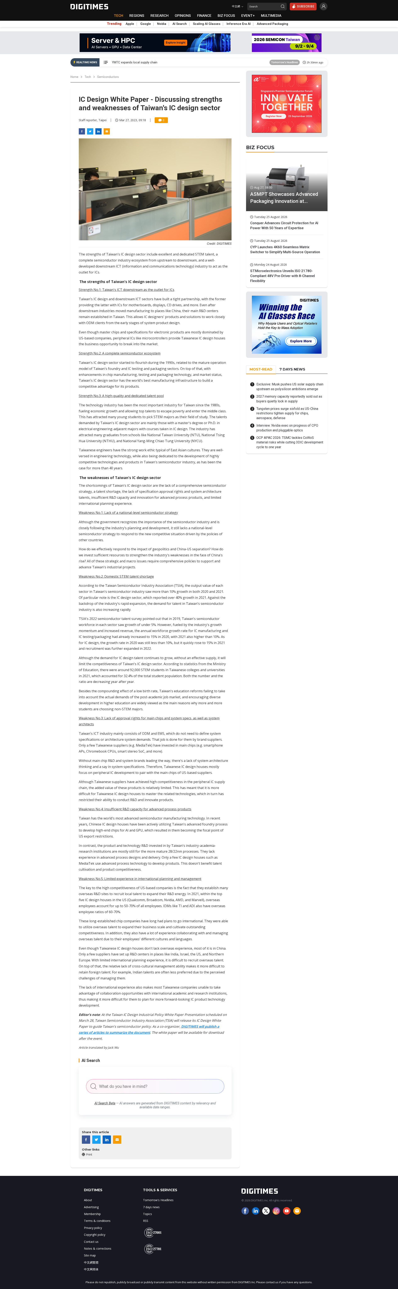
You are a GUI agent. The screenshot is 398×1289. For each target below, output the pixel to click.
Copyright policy (94, 1235)
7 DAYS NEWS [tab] (292, 369)
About (88, 1200)
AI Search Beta (105, 1103)
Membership (92, 1214)
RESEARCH (159, 15)
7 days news (151, 1207)
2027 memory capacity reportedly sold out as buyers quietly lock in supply (289, 399)
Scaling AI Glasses (206, 24)
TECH (118, 15)
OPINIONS (183, 15)
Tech (88, 77)
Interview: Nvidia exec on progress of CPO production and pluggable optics (287, 428)
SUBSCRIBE (305, 6)
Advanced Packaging (272, 24)
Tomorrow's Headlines (284, 62)
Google (145, 24)
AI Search (179, 24)
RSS (145, 1221)
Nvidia (161, 24)
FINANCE (204, 15)
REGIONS (136, 15)
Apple (130, 24)
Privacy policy (93, 1228)
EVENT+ (248, 15)
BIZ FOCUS (226, 15)
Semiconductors (108, 77)
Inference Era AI (239, 24)
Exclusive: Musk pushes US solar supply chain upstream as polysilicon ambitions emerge (289, 386)
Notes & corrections (97, 1248)
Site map (90, 1255)
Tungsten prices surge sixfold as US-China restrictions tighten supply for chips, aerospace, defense (287, 413)
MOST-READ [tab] (261, 369)
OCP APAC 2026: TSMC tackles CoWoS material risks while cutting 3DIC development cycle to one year (289, 442)
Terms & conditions (97, 1221)
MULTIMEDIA (271, 15)
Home (74, 77)
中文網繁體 (91, 1262)
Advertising (91, 1207)
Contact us (91, 1242)
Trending (114, 24)
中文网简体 (91, 1269)
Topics (147, 1214)
